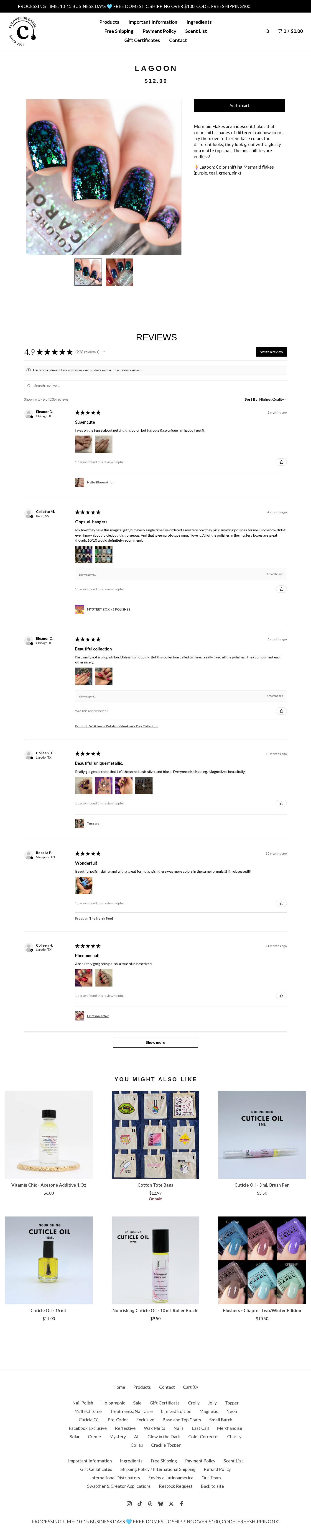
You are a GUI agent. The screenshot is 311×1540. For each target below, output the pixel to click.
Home (119, 1387)
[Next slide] (174, 177)
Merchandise (229, 1428)
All (136, 1436)
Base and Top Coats (182, 1419)
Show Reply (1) (88, 574)
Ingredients (199, 22)
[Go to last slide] (33, 177)
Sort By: (251, 399)
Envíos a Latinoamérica (170, 1477)
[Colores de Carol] (22, 31)
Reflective (125, 1428)
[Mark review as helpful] (281, 462)
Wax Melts (154, 1428)
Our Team (211, 1477)
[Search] (267, 31)
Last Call (200, 1428)
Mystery (117, 1436)
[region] (155, 6)
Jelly (212, 1402)
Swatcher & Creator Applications (119, 1486)
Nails (178, 1428)
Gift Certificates (142, 40)
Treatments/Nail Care (131, 1411)
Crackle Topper (166, 1445)
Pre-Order (118, 1419)
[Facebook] (181, 1503)
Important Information (152, 22)
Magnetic (208, 1411)
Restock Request (176, 1486)
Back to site (212, 1486)
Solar (75, 1436)
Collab (137, 1445)
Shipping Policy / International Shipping (158, 1469)
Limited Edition (176, 1411)
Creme (94, 1436)
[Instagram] (129, 1503)
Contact (178, 40)
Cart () (190, 1387)
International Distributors (115, 1477)
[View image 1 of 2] (88, 272)
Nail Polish (82, 1402)
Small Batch (220, 1419)
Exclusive (145, 1419)
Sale (137, 1402)
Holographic (113, 1402)
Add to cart (239, 105)
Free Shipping (118, 31)
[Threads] (150, 1503)
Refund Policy (217, 1469)
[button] (103, 352)
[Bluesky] (160, 1503)
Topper (232, 1402)
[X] (171, 1503)
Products (109, 22)
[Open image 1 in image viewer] (103, 177)
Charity (234, 1436)
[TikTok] (139, 1503)
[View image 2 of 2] (119, 272)
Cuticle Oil (89, 1419)
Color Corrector (203, 1436)
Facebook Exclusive (88, 1428)
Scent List (196, 31)
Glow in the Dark (164, 1436)
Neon (231, 1411)
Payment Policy (159, 31)
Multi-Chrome (88, 1411)
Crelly (194, 1402)
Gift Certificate (165, 1402)
